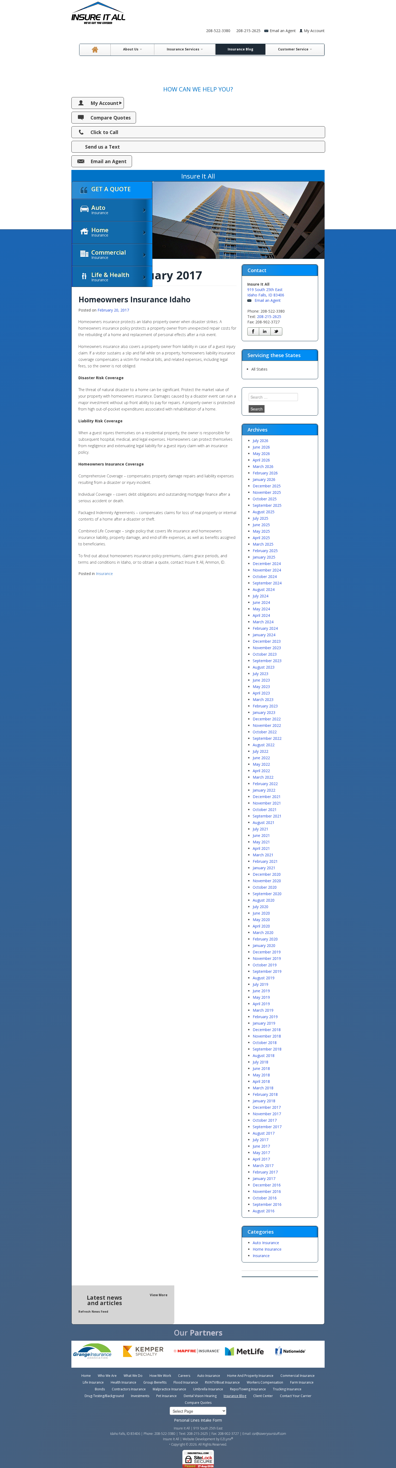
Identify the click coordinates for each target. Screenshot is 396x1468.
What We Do (133, 1375)
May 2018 (261, 1074)
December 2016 (267, 1185)
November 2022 (267, 725)
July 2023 (260, 673)
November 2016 (267, 1191)
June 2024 (261, 602)
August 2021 (264, 822)
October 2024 (265, 576)
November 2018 (267, 1036)
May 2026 (261, 453)
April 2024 (261, 615)
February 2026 (265, 472)
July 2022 (260, 751)
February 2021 (265, 861)
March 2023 (263, 699)
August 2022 (264, 744)
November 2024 (267, 570)
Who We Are (107, 1375)
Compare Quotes (111, 117)
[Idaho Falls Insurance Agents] (95, 50)
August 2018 (264, 1055)
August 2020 (264, 900)
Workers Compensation (265, 1382)
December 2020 (267, 874)
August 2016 (264, 1210)
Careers (184, 1375)
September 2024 (267, 583)
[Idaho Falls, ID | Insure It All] (98, 11)
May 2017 (261, 1152)
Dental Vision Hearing (200, 1396)
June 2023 (261, 680)
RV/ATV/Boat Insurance (222, 1382)
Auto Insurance (266, 1242)
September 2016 (267, 1204)
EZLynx (225, 1439)
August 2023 (264, 667)
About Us (131, 49)
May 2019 (261, 997)
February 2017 (265, 1172)
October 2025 (265, 498)
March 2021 (263, 854)
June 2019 (261, 990)
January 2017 (264, 1178)
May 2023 (261, 686)
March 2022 (263, 777)
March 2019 (263, 1010)
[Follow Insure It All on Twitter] (276, 331)
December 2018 (267, 1029)
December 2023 (267, 641)
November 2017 (267, 1113)
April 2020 (261, 926)
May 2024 (261, 608)
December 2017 (267, 1107)
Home (86, 1375)
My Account (314, 30)
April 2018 (261, 1081)
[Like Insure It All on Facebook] (253, 331)
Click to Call (104, 132)
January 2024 (264, 634)
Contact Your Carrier (295, 1396)
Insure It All (171, 1439)
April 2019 (261, 1003)
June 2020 (261, 913)
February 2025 (265, 550)
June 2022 (261, 757)
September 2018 (267, 1049)
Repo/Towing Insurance (248, 1389)
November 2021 (267, 803)
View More (159, 1295)
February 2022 (265, 783)
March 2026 (263, 466)
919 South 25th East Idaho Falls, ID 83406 (265, 292)
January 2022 (264, 790)
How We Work (160, 1375)
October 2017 (265, 1120)
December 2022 (267, 718)
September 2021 (267, 816)
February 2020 (265, 939)
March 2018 (263, 1087)
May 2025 (261, 531)
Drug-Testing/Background (104, 1396)
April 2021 (261, 848)
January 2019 (264, 1023)
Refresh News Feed (93, 1311)
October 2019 (265, 964)
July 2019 (260, 984)
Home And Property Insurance (250, 1375)
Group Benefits (154, 1382)
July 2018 (260, 1062)
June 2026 (261, 447)
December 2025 (267, 485)
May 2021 (261, 841)
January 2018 (264, 1100)
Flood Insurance (185, 1382)
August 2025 (264, 511)
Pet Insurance (166, 1396)
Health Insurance (123, 1382)
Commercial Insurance (297, 1375)
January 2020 (264, 945)
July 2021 (260, 828)
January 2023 (264, 712)
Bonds (100, 1389)
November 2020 (267, 880)
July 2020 (260, 906)
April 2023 (261, 693)
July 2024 (260, 595)
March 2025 (263, 544)
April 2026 (261, 460)
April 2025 (261, 537)
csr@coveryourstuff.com (269, 1433)
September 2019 (267, 971)
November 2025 (267, 492)
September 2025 (267, 505)
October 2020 (265, 887)
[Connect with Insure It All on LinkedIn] (265, 331)
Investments (140, 1396)
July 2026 (260, 440)
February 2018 (265, 1094)
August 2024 (264, 589)
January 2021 (264, 867)
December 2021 (267, 796)
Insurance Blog (240, 49)
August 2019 (264, 977)
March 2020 (263, 932)
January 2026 (264, 479)
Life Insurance (93, 1382)
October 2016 (265, 1197)
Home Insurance (267, 1249)
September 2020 (267, 893)
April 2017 (261, 1159)
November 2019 (267, 958)
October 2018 (265, 1042)
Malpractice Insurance (169, 1389)
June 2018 (261, 1068)
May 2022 (261, 764)
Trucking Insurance (287, 1389)
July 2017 (260, 1139)
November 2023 (267, 647)
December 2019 (267, 951)
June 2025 (261, 524)
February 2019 (265, 1016)
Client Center (263, 1396)
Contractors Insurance (129, 1389)
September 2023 (267, 660)
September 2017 (267, 1126)
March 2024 (263, 621)
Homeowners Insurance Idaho (134, 299)
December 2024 (267, 563)
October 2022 (265, 731)
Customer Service (293, 49)
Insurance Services (183, 49)
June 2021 (261, 835)
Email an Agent (109, 161)
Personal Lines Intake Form (198, 1420)
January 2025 (264, 557)
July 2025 (260, 518)
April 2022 (261, 770)
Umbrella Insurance (208, 1389)
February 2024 (265, 628)
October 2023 (265, 654)
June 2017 (261, 1146)
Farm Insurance (302, 1382)
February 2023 (265, 706)
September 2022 (267, 738)
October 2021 (265, 809)
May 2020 (261, 919)
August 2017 (264, 1133)
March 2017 (263, 1165)
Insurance (104, 573)
